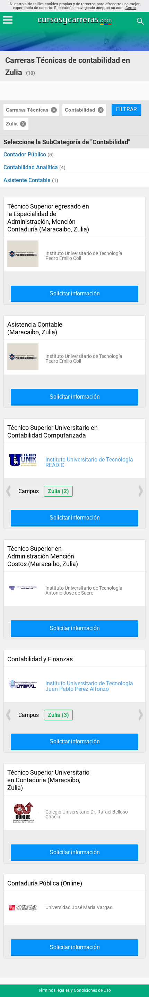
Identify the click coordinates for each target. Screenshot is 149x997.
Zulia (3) (58, 715)
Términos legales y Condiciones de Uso (74, 990)
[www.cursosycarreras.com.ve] (75, 21)
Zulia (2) (58, 491)
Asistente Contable (27, 180)
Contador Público (25, 154)
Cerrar (130, 8)
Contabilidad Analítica (31, 167)
